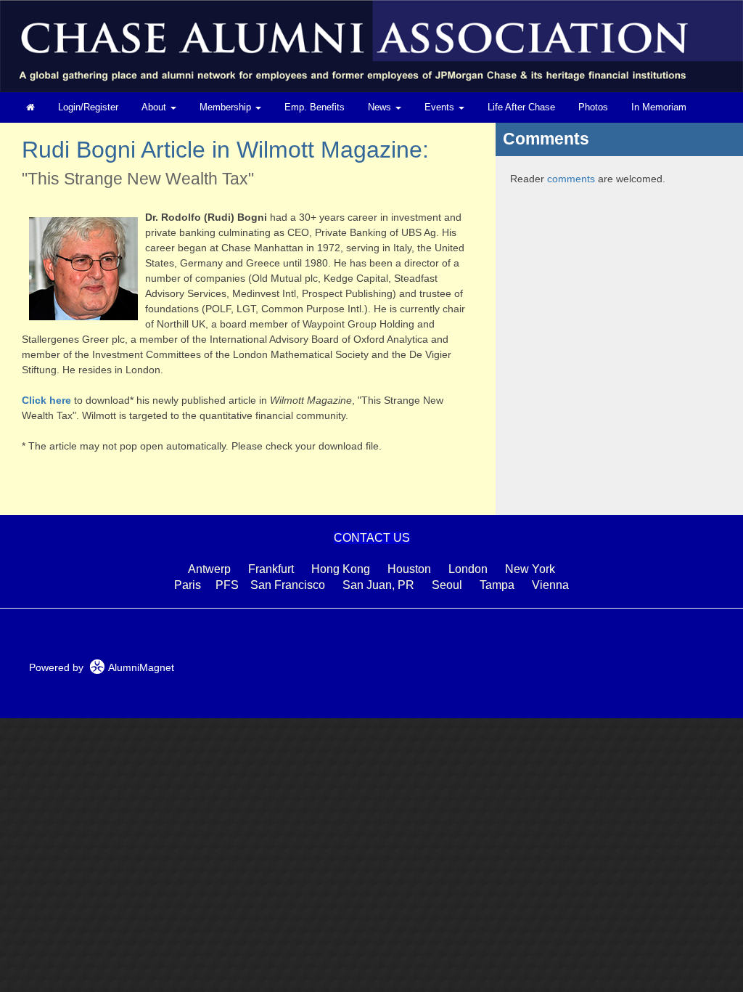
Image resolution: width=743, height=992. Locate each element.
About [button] (155, 107)
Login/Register (88, 107)
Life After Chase (521, 107)
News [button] (381, 107)
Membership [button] (227, 107)
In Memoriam (658, 107)
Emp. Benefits (314, 107)
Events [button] (440, 107)
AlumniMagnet (139, 667)
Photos (593, 107)
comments (571, 178)
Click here (46, 400)
